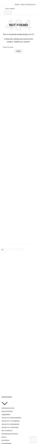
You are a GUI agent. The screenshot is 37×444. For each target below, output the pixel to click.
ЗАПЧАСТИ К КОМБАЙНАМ (10, 424)
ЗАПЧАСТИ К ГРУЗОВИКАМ (10, 421)
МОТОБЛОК (5, 440)
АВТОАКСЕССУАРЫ (7, 408)
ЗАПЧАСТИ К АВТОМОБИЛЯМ (11, 418)
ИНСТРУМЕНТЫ (6, 430)
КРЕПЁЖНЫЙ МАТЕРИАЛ (9, 434)
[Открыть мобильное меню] (2, 4)
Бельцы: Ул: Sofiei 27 (13, 1)
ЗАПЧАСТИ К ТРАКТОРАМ (9, 427)
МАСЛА (3, 437)
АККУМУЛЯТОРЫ (7, 411)
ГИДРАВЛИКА (5, 414)
